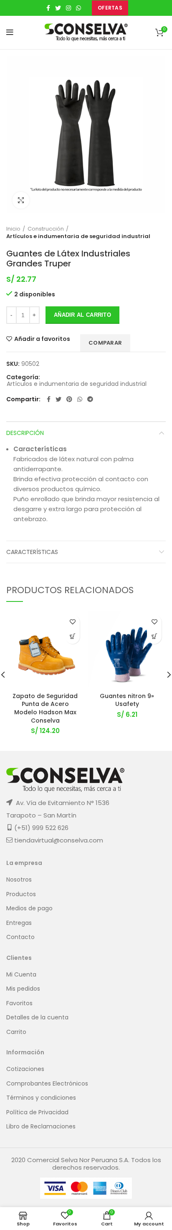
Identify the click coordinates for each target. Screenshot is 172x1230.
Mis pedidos (23, 989)
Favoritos (19, 1003)
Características (32, 552)
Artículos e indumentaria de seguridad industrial (78, 236)
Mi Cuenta (21, 975)
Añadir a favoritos (42, 339)
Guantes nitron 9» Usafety (127, 700)
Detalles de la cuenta (37, 1017)
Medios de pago (29, 908)
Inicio (13, 229)
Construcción (46, 229)
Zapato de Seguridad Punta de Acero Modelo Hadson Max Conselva (45, 708)
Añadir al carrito (82, 315)
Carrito (16, 1032)
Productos (21, 894)
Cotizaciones (25, 1069)
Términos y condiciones (41, 1098)
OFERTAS (110, 7)
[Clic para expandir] (21, 200)
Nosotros (19, 880)
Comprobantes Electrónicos (47, 1084)
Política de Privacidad (37, 1112)
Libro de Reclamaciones (41, 1127)
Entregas (19, 923)
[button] (154, 636)
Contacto (20, 937)
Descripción (25, 433)
